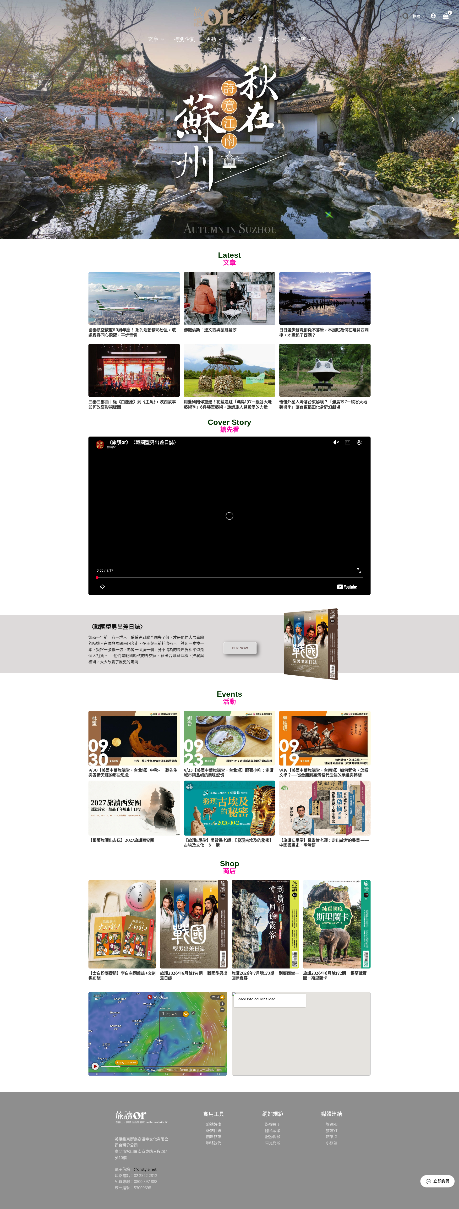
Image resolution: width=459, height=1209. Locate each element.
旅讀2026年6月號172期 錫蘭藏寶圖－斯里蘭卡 (335, 976)
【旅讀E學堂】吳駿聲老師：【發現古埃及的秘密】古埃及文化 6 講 (228, 843)
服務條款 (272, 1136)
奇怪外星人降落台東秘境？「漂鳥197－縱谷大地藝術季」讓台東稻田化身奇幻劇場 (323, 404)
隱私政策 (272, 1130)
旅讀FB (332, 1124)
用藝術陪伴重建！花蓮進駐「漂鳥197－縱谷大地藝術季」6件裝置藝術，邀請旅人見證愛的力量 (228, 404)
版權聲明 (272, 1124)
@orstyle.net (145, 1169)
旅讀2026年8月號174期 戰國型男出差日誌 (193, 976)
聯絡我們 (213, 1142)
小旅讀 (331, 1142)
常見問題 (272, 1142)
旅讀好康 (213, 1124)
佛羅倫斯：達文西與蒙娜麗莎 (210, 330)
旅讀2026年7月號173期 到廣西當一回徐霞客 (265, 976)
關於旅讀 (213, 1136)
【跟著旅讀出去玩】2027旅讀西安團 (121, 840)
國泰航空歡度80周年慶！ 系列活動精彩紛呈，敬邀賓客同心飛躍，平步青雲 (132, 332)
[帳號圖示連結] (433, 15)
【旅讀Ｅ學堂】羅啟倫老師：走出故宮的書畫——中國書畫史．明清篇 (324, 843)
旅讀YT (332, 1130)
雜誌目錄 (213, 1130)
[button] (422, 15)
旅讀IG (331, 1136)
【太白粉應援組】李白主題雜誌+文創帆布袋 (122, 976)
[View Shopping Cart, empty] (446, 15)
